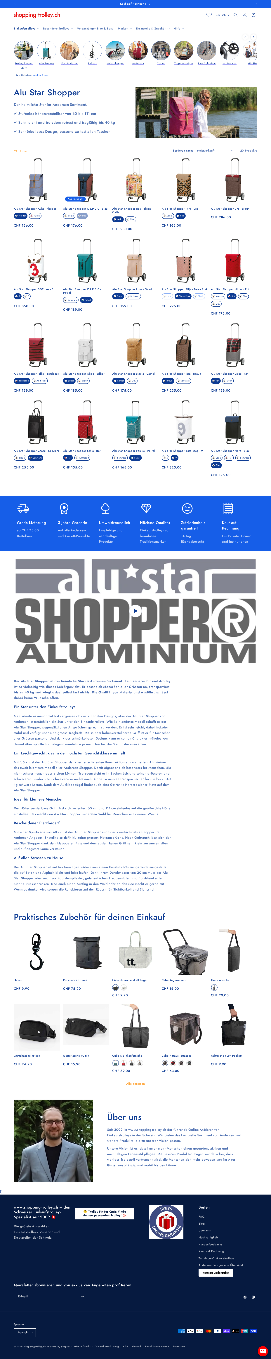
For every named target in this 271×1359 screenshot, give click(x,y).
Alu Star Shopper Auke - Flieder (35, 209)
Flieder (22, 215)
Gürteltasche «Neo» (27, 1056)
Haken (18, 980)
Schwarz (72, 299)
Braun (85, 380)
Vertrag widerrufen (216, 1273)
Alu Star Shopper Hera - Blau (230, 451)
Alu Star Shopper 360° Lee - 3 (34, 289)
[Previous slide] (245, 37)
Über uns (205, 1230)
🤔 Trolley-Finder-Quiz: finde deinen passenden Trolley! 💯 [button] (104, 1213)
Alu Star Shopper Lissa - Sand (132, 289)
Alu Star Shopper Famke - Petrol (133, 451)
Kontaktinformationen (157, 1346)
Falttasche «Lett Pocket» (227, 1056)
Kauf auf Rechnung (211, 1251)
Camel (120, 380)
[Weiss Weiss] (123, 987)
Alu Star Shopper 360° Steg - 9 (182, 451)
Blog (202, 1224)
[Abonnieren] (82, 1296)
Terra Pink (184, 296)
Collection (26, 75)
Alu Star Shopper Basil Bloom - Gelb (132, 210)
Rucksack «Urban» (75, 980)
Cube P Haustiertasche (177, 1056)
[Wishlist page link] (209, 15)
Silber (71, 380)
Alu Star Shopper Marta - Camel (133, 374)
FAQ (202, 1217)
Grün (229, 380)
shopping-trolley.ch (35, 1346)
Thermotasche (220, 980)
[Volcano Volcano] (214, 987)
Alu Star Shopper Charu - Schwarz (36, 451)
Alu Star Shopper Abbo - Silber (84, 374)
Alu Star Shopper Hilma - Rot (230, 289)
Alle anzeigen (135, 1084)
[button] (26, 28)
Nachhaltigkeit (208, 1237)
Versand (136, 1346)
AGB (125, 1346)
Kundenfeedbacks (211, 1244)
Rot (233, 296)
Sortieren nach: (183, 151)
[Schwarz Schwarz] (115, 987)
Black (201, 296)
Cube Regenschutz (174, 980)
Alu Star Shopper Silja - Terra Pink (185, 289)
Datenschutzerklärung (107, 1346)
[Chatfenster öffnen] (263, 1351)
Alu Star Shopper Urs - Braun (230, 209)
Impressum (179, 1346)
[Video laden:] (135, 611)
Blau (84, 215)
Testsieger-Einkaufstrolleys (216, 1258)
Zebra (169, 215)
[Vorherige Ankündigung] (15, 4)
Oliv (218, 303)
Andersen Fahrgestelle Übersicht (221, 1265)
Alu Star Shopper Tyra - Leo (180, 209)
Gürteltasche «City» (76, 1056)
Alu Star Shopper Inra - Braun (181, 374)
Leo (182, 215)
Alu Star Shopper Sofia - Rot (81, 451)
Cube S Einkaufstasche (127, 1056)
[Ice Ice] (140, 1063)
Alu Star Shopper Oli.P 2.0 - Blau (85, 209)
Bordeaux (24, 380)
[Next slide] (253, 37)
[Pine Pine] (115, 1063)
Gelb (119, 219)
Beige (71, 215)
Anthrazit (41, 380)
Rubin (37, 215)
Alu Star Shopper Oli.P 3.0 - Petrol (82, 291)
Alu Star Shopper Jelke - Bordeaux (36, 374)
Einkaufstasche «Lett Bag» (129, 980)
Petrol (88, 299)
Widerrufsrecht (82, 1346)
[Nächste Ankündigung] (256, 4)
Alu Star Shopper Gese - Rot (229, 374)
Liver (169, 296)
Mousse (220, 296)
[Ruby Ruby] (123, 1063)
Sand (120, 296)
